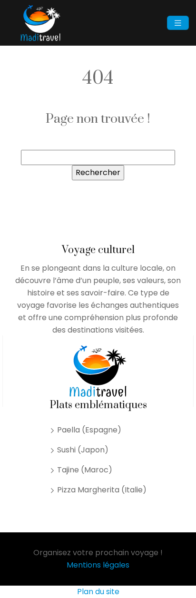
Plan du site (98, 591)
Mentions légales (98, 564)
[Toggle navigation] (178, 23)
